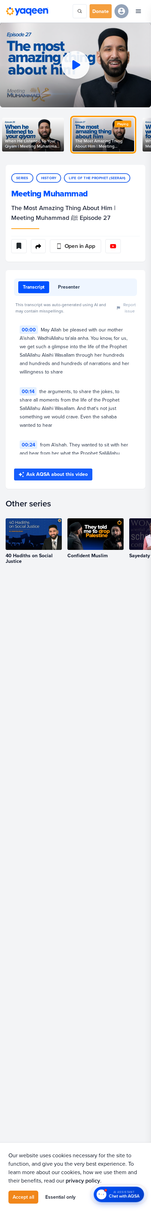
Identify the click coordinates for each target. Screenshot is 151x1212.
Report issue (129, 308)
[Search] (80, 11)
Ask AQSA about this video (57, 474)
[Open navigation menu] (138, 11)
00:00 (29, 329)
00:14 (28, 391)
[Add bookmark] (19, 246)
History (49, 178)
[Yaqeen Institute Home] (27, 11)
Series (22, 178)
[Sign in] (121, 11)
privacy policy (83, 1181)
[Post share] (38, 246)
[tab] (33, 287)
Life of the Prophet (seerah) (97, 178)
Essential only (60, 1196)
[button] (75, 64)
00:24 (28, 444)
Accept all (23, 1196)
